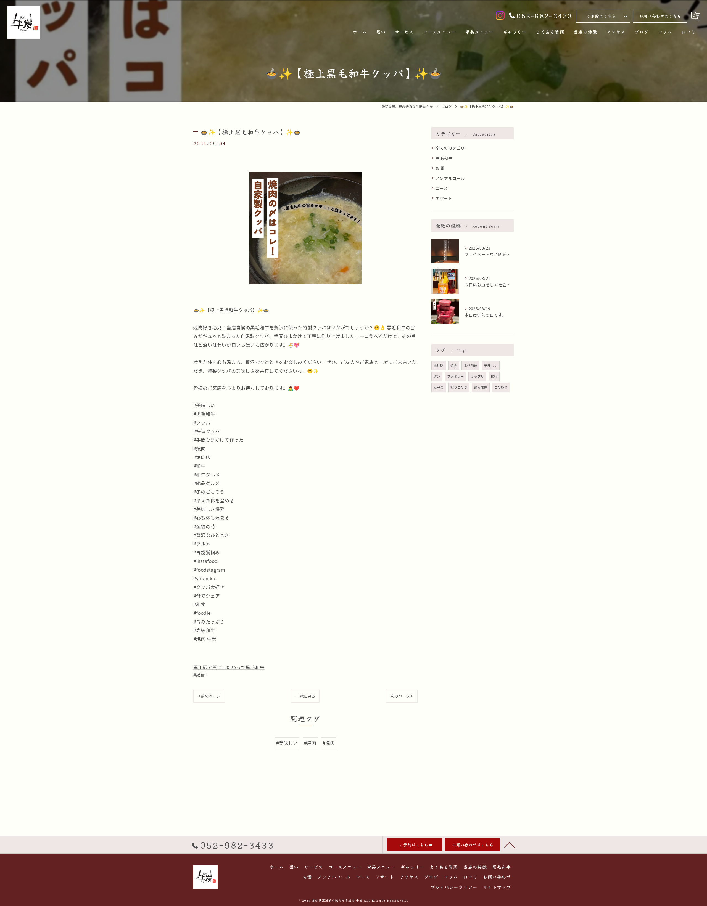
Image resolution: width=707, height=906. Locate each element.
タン (437, 376)
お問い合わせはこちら (660, 16)
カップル (477, 376)
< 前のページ (209, 696)
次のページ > (402, 696)
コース (442, 188)
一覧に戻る (305, 696)
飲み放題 (480, 387)
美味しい (490, 365)
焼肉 (453, 365)
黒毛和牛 (200, 674)
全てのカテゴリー (452, 148)
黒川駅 (439, 365)
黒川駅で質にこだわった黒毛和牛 (229, 667)
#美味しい (287, 743)
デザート (444, 198)
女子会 (439, 387)
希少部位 (470, 365)
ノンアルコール (450, 178)
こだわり (501, 387)
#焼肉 (310, 743)
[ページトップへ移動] (509, 844)
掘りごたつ (458, 387)
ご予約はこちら (601, 16)
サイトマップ (497, 887)
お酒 (440, 168)
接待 (494, 376)
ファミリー (455, 376)
